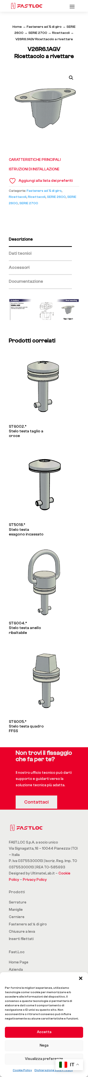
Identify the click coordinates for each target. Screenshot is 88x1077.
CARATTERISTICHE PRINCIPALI (35, 160)
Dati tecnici (20, 253)
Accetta (44, 1032)
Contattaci (36, 802)
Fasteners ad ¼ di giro (44, 27)
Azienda (16, 970)
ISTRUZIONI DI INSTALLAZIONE (34, 169)
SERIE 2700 (37, 33)
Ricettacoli (61, 33)
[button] (80, 978)
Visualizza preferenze (44, 1059)
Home (17, 27)
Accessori (19, 267)
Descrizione (21, 239)
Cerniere (16, 917)
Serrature (17, 902)
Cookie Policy (22, 1070)
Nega (44, 1045)
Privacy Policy (35, 880)
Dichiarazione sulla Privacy (53, 1070)
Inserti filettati (21, 939)
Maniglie (16, 910)
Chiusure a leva (22, 932)
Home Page (18, 962)
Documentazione (26, 281)
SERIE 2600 (56, 197)
